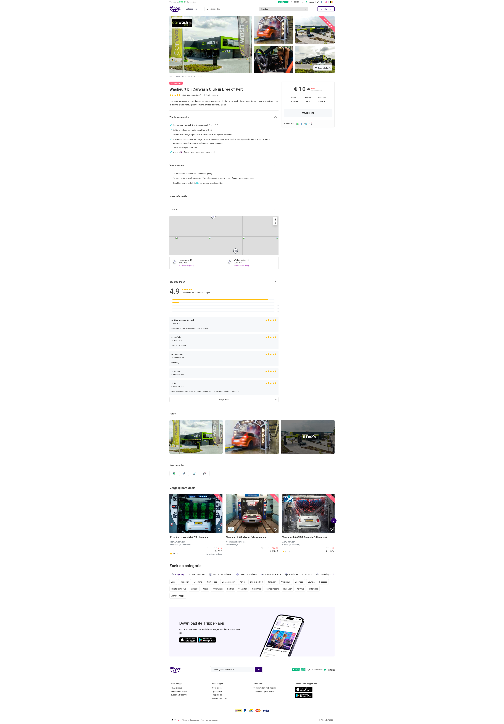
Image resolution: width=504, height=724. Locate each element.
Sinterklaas (313, 589)
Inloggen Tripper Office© (263, 691)
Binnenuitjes (217, 589)
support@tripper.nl (179, 695)
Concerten (242, 589)
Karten (242, 582)
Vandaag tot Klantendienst (183, 2)
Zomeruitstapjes (178, 596)
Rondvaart (272, 582)
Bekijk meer (224, 399)
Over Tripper (217, 688)
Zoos (173, 582)
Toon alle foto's (324, 68)
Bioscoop (323, 582)
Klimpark (194, 589)
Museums (198, 582)
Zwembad (299, 582)
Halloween (287, 589)
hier (198, 183)
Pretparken (184, 582)
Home (171, 76)
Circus (205, 589)
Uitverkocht (308, 113)
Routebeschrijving (186, 265)
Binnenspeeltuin (228, 582)
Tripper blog (217, 695)
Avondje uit (307, 574)
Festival (230, 589)
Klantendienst (176, 688)
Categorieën (191, 9)
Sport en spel (212, 582)
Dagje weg (179, 574)
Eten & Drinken (198, 574)
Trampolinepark (272, 589)
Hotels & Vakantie (273, 574)
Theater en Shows (178, 589)
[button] (173, 69)
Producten (293, 574)
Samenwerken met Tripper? (264, 688)
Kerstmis (300, 589)
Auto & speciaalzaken (184, 76)
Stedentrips (256, 589)
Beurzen (311, 582)
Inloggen (327, 9)
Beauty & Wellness (249, 574)
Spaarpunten (217, 691)
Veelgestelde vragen (179, 691)
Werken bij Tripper (219, 698)
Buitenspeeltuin (256, 582)
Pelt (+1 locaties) (212, 95)
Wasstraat (198, 76)
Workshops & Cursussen (331, 574)
